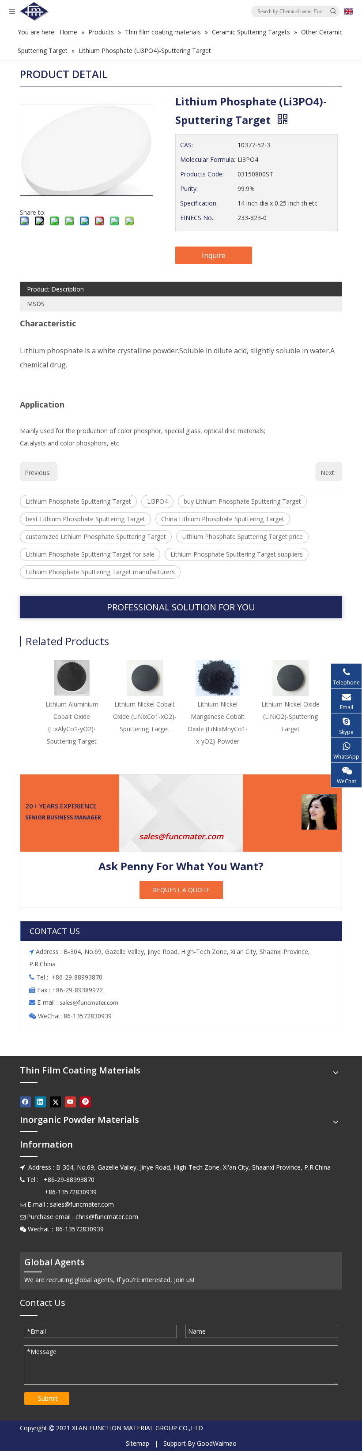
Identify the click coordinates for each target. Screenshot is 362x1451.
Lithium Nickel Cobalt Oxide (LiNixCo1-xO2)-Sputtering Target (145, 716)
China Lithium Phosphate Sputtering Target (222, 519)
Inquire (214, 255)
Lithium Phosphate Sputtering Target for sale (90, 554)
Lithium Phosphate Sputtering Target (78, 501)
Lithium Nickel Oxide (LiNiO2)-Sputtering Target (290, 716)
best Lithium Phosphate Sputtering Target (85, 519)
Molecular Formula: (207, 159)
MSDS (36, 303)
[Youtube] (70, 1101)
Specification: (199, 203)
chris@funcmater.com (106, 1216)
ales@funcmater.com (90, 1003)
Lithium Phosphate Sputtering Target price (242, 536)
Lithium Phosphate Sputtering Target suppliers (236, 554)
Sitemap (137, 1443)
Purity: (189, 188)
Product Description (55, 289)
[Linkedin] (40, 1101)
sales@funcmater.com (181, 836)
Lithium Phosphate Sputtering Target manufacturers (100, 572)
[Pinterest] (85, 1101)
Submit (48, 1398)
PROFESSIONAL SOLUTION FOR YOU (181, 607)
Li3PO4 (157, 501)
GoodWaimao (217, 1443)
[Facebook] (25, 1101)
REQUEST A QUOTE (181, 890)
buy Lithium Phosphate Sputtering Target (242, 501)
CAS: (186, 145)
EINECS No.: (197, 217)
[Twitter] (55, 1101)
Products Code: (202, 174)
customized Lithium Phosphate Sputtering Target (96, 536)
